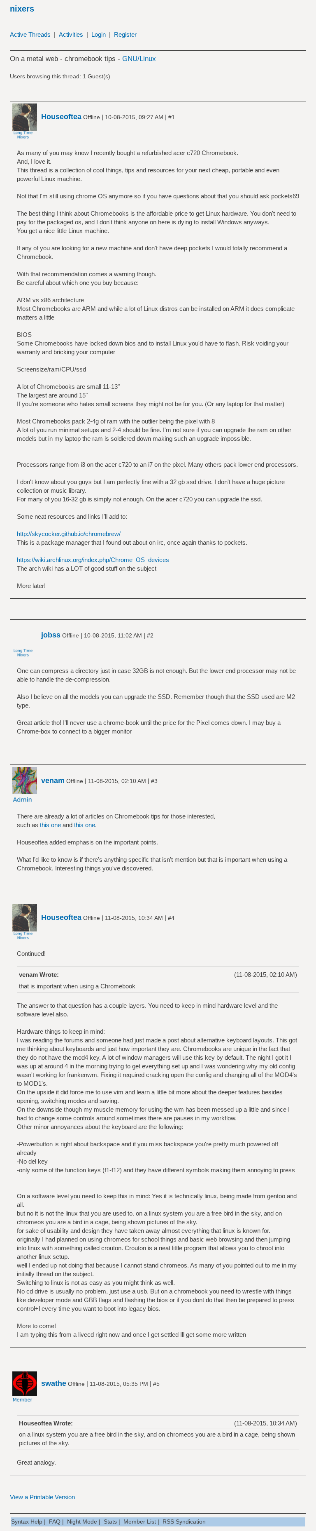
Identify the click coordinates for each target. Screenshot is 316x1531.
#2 (150, 635)
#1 (171, 117)
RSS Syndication (184, 1521)
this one (50, 824)
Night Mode (82, 1521)
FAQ (54, 1521)
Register (125, 34)
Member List (139, 1521)
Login (98, 34)
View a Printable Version (42, 1496)
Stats (110, 1521)
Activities (71, 34)
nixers (22, 8)
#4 (171, 918)
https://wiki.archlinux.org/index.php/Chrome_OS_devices (93, 559)
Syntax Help (26, 1521)
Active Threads (30, 34)
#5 (156, 1383)
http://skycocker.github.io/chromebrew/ (69, 533)
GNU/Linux (139, 59)
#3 (154, 781)
